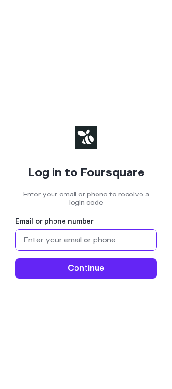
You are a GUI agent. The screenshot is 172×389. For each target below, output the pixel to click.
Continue (86, 268)
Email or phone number (54, 222)
